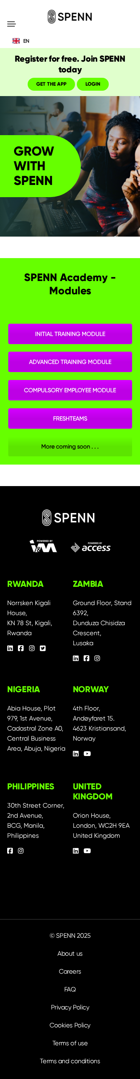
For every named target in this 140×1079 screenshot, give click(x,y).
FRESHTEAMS (70, 418)
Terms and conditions (70, 1061)
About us (69, 953)
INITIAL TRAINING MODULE (70, 334)
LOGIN (92, 84)
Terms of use (70, 1043)
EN (26, 41)
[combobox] (70, 41)
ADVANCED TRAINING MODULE (70, 361)
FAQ (70, 989)
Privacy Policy (70, 1007)
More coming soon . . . (70, 446)
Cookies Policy (70, 1025)
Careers (70, 971)
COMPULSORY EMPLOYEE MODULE (70, 390)
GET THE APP (51, 84)
